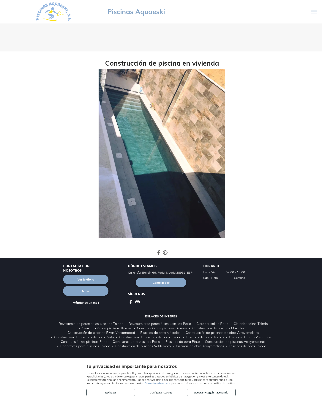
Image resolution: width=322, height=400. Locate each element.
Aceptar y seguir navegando (211, 392)
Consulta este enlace (157, 383)
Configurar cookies (161, 392)
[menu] (314, 12)
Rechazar (110, 392)
